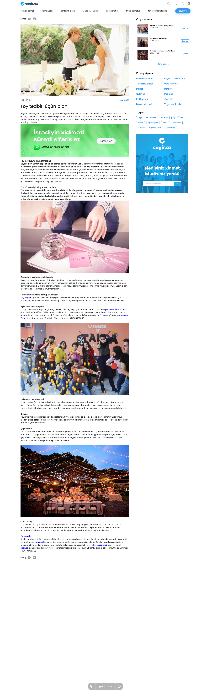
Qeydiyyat (183, 11)
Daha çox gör (163, 64)
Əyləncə (104, 315)
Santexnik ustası (68, 11)
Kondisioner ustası (90, 11)
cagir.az (24, 548)
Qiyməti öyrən (105, 686)
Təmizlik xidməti (27, 11)
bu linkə (91, 548)
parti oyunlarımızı (113, 309)
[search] (168, 3)
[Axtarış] (168, 3)
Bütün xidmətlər (133, 11)
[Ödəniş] (175, 3)
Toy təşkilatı (26, 297)
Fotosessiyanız (100, 545)
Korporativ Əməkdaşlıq (157, 11)
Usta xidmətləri (112, 11)
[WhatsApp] (119, 686)
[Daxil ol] (182, 3)
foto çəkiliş (40, 542)
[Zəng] (91, 686)
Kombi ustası (47, 11)
